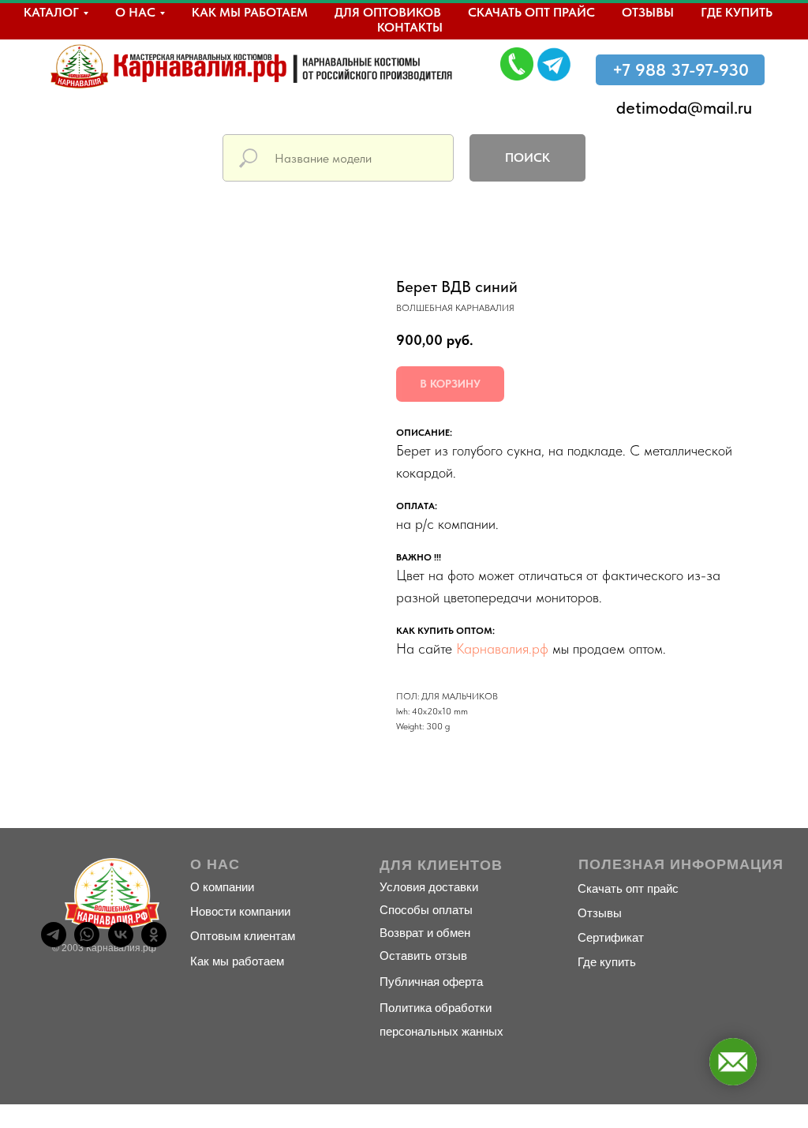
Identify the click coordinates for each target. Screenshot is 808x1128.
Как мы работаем (250, 12)
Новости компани (237, 911)
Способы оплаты (426, 909)
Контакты (410, 27)
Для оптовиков (388, 12)
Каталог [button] (51, 12)
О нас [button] (135, 12)
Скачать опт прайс (531, 12)
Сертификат (611, 937)
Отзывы (648, 12)
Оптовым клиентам (242, 935)
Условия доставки (429, 887)
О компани (219, 887)
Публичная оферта (431, 981)
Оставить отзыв (423, 955)
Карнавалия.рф (502, 648)
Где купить (736, 12)
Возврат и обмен (425, 932)
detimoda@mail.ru (684, 107)
